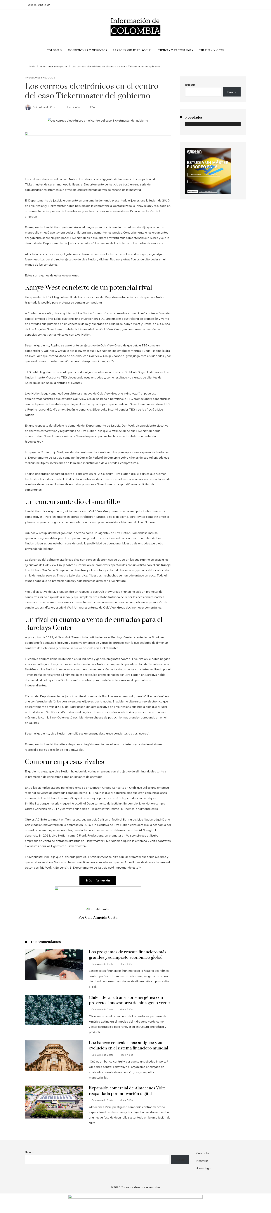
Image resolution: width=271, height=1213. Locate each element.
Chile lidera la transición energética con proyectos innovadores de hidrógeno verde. (130, 1000)
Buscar (190, 84)
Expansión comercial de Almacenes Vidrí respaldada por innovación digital (127, 1091)
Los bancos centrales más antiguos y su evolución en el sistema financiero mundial (128, 1045)
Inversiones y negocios (40, 77)
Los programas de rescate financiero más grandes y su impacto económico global (127, 954)
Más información (98, 880)
